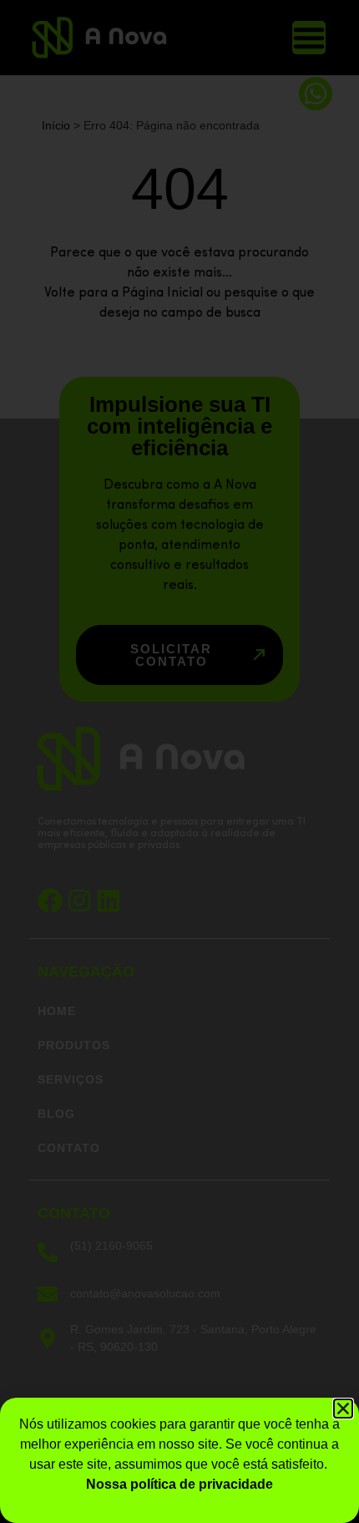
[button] (343, 1408)
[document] (179, 761)
